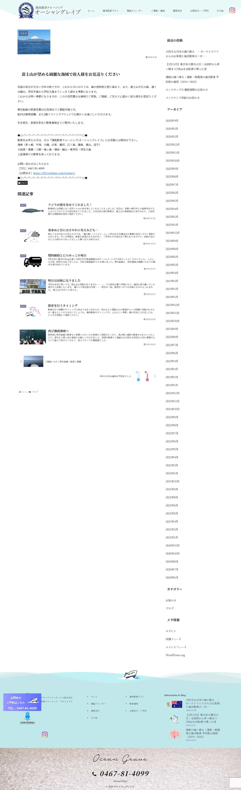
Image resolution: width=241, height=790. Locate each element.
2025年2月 (172, 217)
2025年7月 (172, 184)
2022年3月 (172, 465)
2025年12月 (173, 144)
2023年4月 (172, 361)
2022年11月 (173, 401)
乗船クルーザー (98, 703)
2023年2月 (172, 377)
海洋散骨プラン (137, 696)
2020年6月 (172, 577)
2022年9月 (172, 417)
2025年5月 (172, 201)
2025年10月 (173, 161)
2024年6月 (172, 257)
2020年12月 (173, 545)
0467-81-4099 (124, 773)
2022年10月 (173, 409)
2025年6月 (172, 193)
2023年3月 (172, 369)
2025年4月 (172, 209)
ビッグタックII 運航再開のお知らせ (187, 90)
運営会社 (95, 710)
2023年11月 (172, 313)
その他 (94, 717)
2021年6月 (172, 505)
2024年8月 (172, 249)
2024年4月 (172, 273)
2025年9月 (172, 169)
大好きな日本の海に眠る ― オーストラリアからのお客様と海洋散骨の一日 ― (192, 54)
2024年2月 (172, 289)
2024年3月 (172, 281)
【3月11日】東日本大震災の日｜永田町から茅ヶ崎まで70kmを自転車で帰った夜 (193, 66)
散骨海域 (134, 703)
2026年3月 (172, 128)
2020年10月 (173, 553)
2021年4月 (172, 521)
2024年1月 (172, 297)
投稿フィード (173, 639)
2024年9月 (172, 241)
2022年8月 (172, 425)
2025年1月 (172, 225)
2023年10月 (173, 321)
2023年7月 (172, 345)
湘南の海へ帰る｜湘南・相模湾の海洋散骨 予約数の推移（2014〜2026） (192, 79)
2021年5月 (172, 513)
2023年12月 (173, 305)
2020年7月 (172, 569)
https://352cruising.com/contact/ (54, 173)
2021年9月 (172, 489)
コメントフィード (176, 647)
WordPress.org (175, 655)
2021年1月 (172, 537)
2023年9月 (172, 329)
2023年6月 (172, 353)
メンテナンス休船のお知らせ (183, 98)
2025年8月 (172, 176)
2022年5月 (172, 449)
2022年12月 (173, 393)
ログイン (171, 631)
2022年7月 (172, 433)
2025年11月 (173, 152)
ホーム (94, 696)
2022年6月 (172, 441)
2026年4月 (172, 120)
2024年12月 (173, 233)
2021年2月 (172, 529)
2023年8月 (172, 337)
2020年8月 (172, 561)
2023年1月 (172, 385)
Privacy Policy (120, 781)
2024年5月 (172, 265)
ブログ (23, 182)
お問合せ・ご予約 (138, 710)
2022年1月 (172, 473)
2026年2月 (172, 136)
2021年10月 (173, 481)
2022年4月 (172, 457)
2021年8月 (172, 497)
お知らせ (171, 600)
